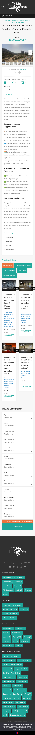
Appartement (9, 577)
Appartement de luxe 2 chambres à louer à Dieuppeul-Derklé (9, 302)
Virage (23, 711)
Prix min (6, 481)
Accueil (7, 20)
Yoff (5, 715)
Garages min (7, 464)
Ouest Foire (18, 694)
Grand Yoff (22, 677)
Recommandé (7, 265)
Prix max (6, 489)
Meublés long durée (10, 613)
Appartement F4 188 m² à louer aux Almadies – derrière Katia (26, 302)
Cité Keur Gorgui (24, 660)
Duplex (18, 581)
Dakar (13, 22)
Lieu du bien (22, 270)
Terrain (28, 590)
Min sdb (6, 456)
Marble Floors (17, 633)
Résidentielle (8, 590)
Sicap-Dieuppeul (9, 706)
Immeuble (7, 586)
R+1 (15, 641)
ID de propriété (8, 514)
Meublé (6, 637)
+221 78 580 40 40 (10, 16)
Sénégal (15, 20)
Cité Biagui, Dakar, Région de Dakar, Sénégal (25, 375)
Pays (5, 415)
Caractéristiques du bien (23, 265)
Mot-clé (6, 423)
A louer (7, 605)
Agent (5, 472)
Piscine (6, 641)
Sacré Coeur (8, 702)
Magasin (17, 586)
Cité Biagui (15, 656)
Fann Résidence (9, 677)
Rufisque (27, 698)
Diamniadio (7, 669)
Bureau (20, 577)
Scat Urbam (20, 702)
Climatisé (9, 241)
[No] (33, 729)
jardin (6, 633)
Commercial (8, 581)
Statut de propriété (9, 275)
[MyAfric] (17, 11)
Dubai (6, 673)
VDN (15, 711)
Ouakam (7, 694)
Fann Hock (15, 673)
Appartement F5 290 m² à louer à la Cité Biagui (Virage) (26, 362)
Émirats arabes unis (17, 715)
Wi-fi (19, 645)
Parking (8, 245)
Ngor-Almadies (20, 690)
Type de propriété (9, 270)
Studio (18, 590)
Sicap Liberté (23, 706)
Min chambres (8, 448)
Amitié (6, 656)
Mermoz (7, 690)
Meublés (24, 609)
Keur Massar (22, 681)
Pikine (28, 694)
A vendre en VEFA (10, 609)
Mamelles (21, 22)
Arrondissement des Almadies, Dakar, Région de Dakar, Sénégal (26, 318)
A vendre (17, 605)
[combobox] (17, 418)
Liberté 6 (6, 685)
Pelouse (27, 637)
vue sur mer (10, 249)
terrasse (25, 641)
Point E (16, 698)
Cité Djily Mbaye (9, 660)
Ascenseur (9, 237)
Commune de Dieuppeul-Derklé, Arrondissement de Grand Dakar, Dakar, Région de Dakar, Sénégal (9, 319)
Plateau (7, 698)
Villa (5, 594)
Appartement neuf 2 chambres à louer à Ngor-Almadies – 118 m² (9, 365)
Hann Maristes (8, 681)
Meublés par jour (9, 618)
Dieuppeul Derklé (21, 669)
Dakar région (24, 20)
